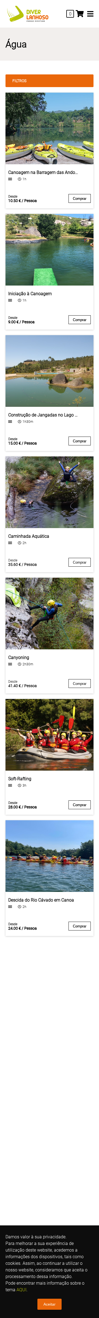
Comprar (79, 199)
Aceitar (49, 1304)
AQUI (21, 1289)
